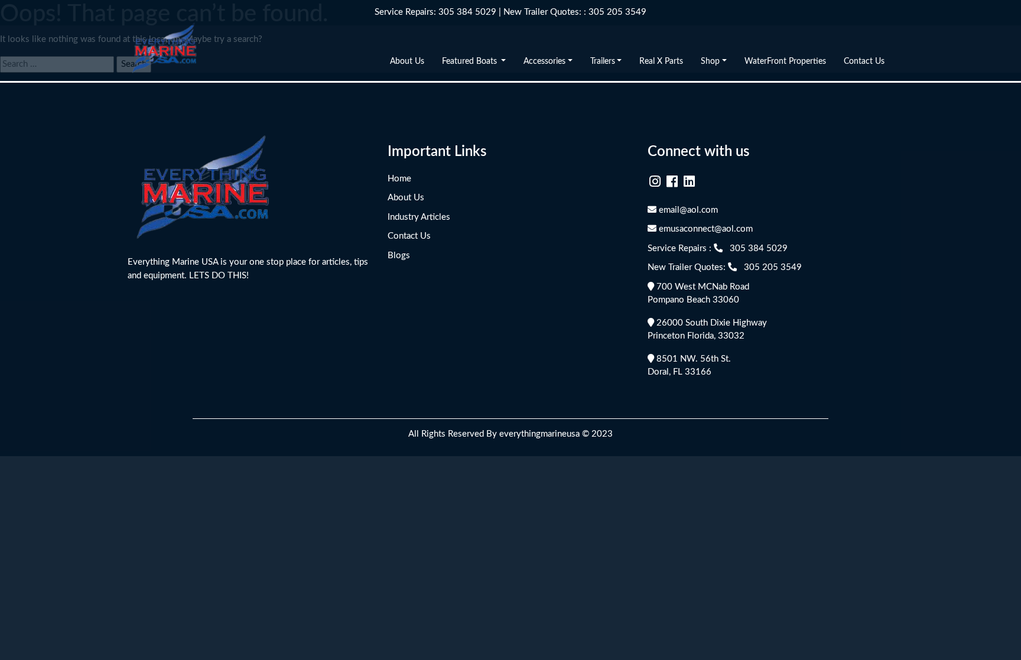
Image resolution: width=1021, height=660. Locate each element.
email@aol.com (687, 210)
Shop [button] (710, 61)
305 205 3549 (617, 12)
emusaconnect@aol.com (704, 229)
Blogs (399, 255)
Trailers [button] (602, 61)
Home (399, 178)
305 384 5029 (467, 12)
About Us (407, 61)
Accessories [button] (544, 61)
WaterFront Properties (785, 61)
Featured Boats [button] (470, 61)
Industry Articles (419, 217)
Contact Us (864, 61)
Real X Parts (661, 61)
